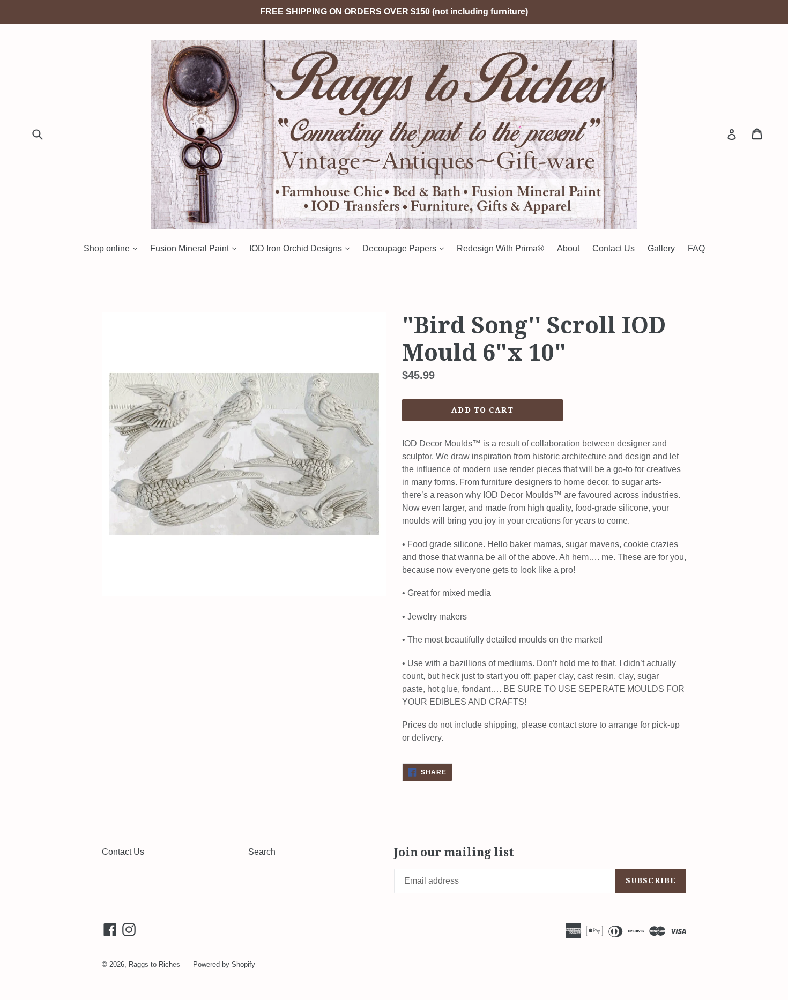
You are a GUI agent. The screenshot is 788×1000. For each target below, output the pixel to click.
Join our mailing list (454, 852)
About (568, 248)
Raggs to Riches (154, 964)
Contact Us (613, 248)
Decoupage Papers (405, 248)
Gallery (661, 248)
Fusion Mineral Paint (196, 248)
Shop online (113, 248)
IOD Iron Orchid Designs (302, 248)
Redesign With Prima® (500, 248)
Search (262, 851)
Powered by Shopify (224, 964)
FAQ (696, 248)
